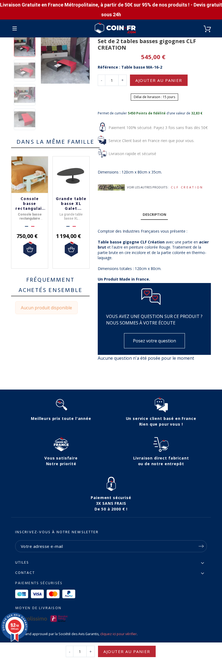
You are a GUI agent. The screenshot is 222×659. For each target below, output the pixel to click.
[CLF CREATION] (111, 187)
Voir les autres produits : (148, 187)
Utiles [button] (22, 563)
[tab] (154, 215)
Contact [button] (25, 573)
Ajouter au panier (158, 80)
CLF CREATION (187, 187)
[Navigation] (14, 28)
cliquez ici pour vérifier (118, 634)
